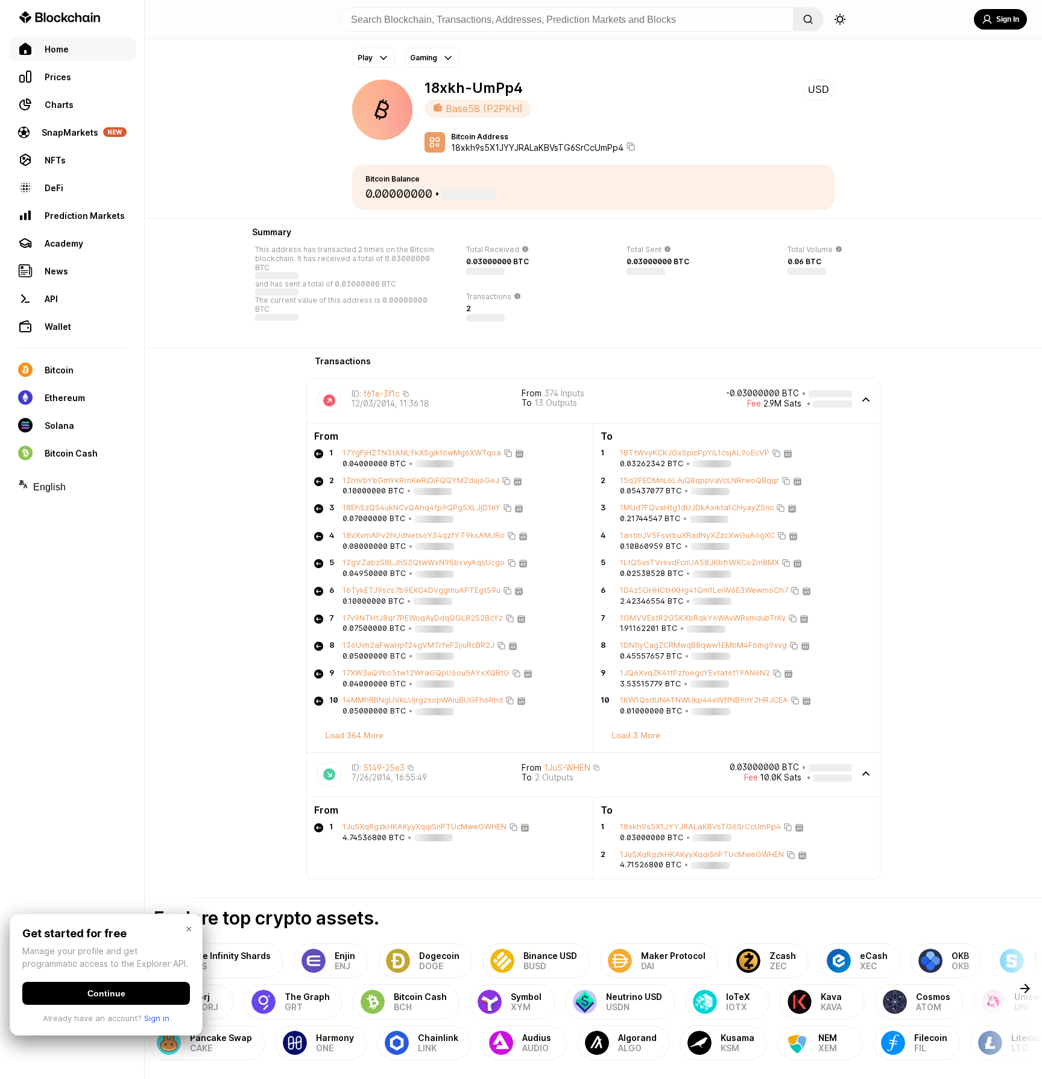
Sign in (156, 1018)
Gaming (423, 57)
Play (365, 57)
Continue (106, 993)
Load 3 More (635, 735)
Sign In (1007, 19)
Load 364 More (354, 735)
